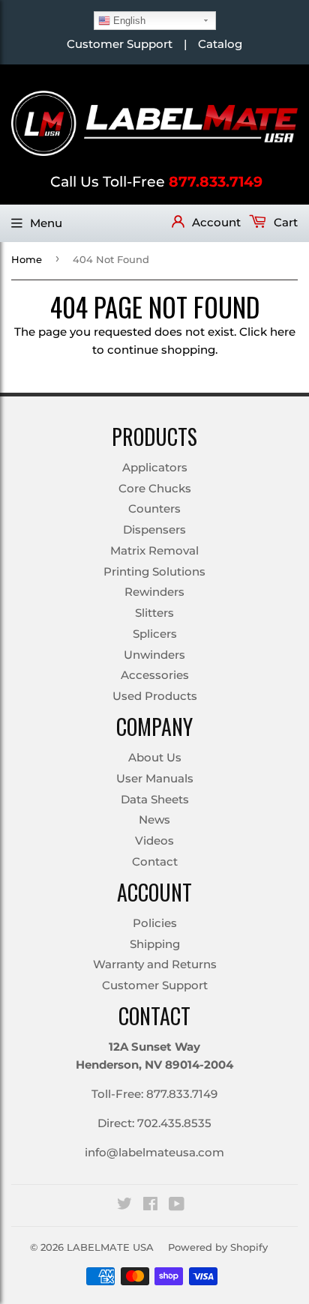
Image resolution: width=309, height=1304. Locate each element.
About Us (155, 757)
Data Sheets (155, 799)
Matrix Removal (154, 550)
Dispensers (154, 529)
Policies (155, 923)
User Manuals (155, 778)
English (128, 20)
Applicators (155, 467)
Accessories (155, 675)
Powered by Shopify (218, 1247)
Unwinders (154, 655)
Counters (154, 508)
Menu (46, 223)
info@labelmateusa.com (154, 1152)
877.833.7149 (215, 181)
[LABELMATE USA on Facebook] (150, 1205)
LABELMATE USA (110, 1247)
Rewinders (154, 592)
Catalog (220, 44)
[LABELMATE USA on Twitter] (124, 1205)
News (154, 819)
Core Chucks (154, 488)
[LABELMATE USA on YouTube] (176, 1205)
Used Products (154, 696)
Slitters (154, 613)
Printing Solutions (155, 571)
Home (26, 259)
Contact (155, 861)
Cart (284, 222)
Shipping (155, 944)
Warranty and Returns (155, 964)
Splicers (155, 634)
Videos (154, 840)
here (283, 332)
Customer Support (119, 44)
